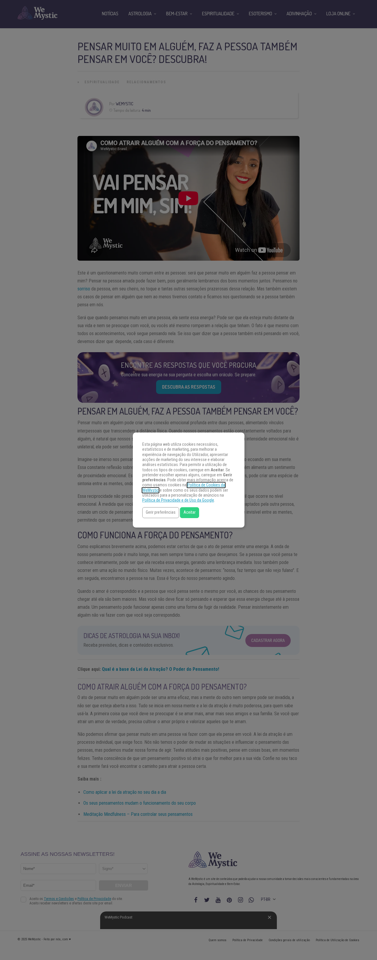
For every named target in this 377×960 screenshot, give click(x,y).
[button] (160, 512)
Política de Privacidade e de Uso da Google (178, 500)
